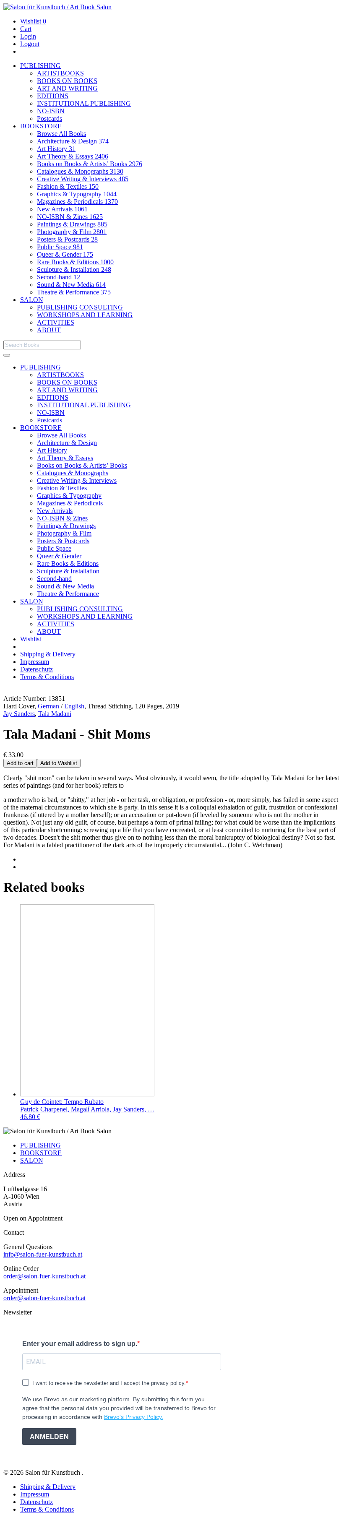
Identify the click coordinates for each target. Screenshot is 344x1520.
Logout (29, 43)
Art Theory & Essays (72, 156)
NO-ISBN (51, 111)
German (48, 706)
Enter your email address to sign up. (79, 1343)
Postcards (49, 118)
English (74, 706)
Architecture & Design (73, 141)
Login (28, 36)
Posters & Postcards (67, 239)
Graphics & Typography (77, 194)
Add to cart (20, 763)
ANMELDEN (49, 1436)
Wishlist (33, 21)
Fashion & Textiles (68, 186)
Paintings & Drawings (72, 224)
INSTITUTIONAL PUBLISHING (84, 103)
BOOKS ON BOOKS (67, 80)
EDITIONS (52, 95)
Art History (56, 148)
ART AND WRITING (67, 88)
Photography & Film (72, 231)
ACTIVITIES (55, 322)
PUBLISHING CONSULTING (80, 307)
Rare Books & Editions (75, 261)
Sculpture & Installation (74, 269)
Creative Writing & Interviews (82, 178)
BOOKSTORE (41, 126)
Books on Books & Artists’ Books (89, 163)
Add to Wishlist (58, 763)
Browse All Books (61, 133)
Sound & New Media (71, 284)
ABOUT (49, 329)
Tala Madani (54, 713)
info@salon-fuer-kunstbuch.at (42, 1254)
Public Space (60, 246)
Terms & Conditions (47, 676)
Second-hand (58, 277)
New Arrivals (62, 209)
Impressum (34, 661)
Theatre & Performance (74, 292)
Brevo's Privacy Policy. (133, 1416)
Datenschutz (36, 669)
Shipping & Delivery (48, 654)
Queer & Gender (65, 254)
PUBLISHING (40, 65)
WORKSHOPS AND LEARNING (85, 314)
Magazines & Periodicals (77, 201)
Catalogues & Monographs (80, 171)
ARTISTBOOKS (60, 73)
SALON (31, 299)
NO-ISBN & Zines (70, 216)
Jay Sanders (19, 713)
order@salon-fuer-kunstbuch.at (44, 1276)
